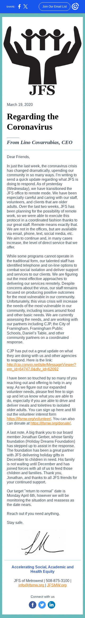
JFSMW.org (57, 585)
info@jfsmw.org (31, 585)
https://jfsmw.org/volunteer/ (29, 419)
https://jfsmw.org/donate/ (50, 423)
